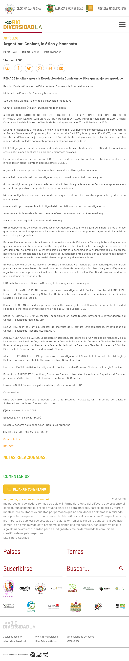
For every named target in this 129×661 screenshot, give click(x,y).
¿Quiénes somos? (12, 636)
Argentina (55, 51)
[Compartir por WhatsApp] (40, 68)
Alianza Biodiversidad (14, 641)
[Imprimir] (51, 68)
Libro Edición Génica (45, 641)
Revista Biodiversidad (46, 636)
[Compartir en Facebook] (18, 68)
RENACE (13, 51)
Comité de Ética (12, 439)
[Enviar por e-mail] (61, 68)
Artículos (10, 38)
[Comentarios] (7, 68)
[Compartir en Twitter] (29, 68)
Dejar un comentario (29, 489)
